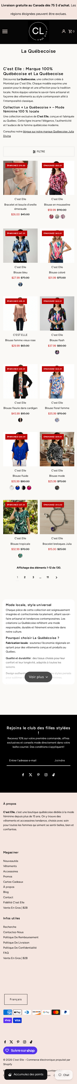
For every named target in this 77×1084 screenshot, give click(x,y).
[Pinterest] (38, 775)
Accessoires (10, 871)
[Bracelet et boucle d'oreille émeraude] (20, 178)
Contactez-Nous (13, 932)
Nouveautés (10, 861)
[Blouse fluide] (20, 449)
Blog (6, 892)
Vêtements (10, 866)
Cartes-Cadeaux (13, 881)
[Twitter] (30, 775)
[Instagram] (45, 775)
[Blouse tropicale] (20, 517)
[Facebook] (23, 775)
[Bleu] (20, 284)
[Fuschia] (51, 216)
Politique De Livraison (16, 942)
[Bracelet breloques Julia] (57, 517)
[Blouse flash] (57, 313)
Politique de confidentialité (48, 1070)
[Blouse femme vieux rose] (20, 313)
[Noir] (57, 352)
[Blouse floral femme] (57, 381)
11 (48, 577)
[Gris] (63, 216)
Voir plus (36, 677)
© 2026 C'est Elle (14, 1059)
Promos (7, 876)
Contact (8, 897)
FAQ (6, 952)
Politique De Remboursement (20, 937)
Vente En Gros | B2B (15, 907)
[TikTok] (53, 775)
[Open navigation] (13, 31)
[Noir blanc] (57, 488)
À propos (8, 886)
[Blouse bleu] (20, 245)
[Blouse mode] (57, 449)
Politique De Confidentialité (20, 947)
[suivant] (56, 577)
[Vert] (20, 555)
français (16, 999)
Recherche (9, 926)
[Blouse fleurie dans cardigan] (20, 381)
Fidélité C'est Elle (13, 902)
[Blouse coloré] (57, 245)
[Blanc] (57, 216)
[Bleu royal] (17, 488)
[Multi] (57, 420)
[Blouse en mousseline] (57, 178)
